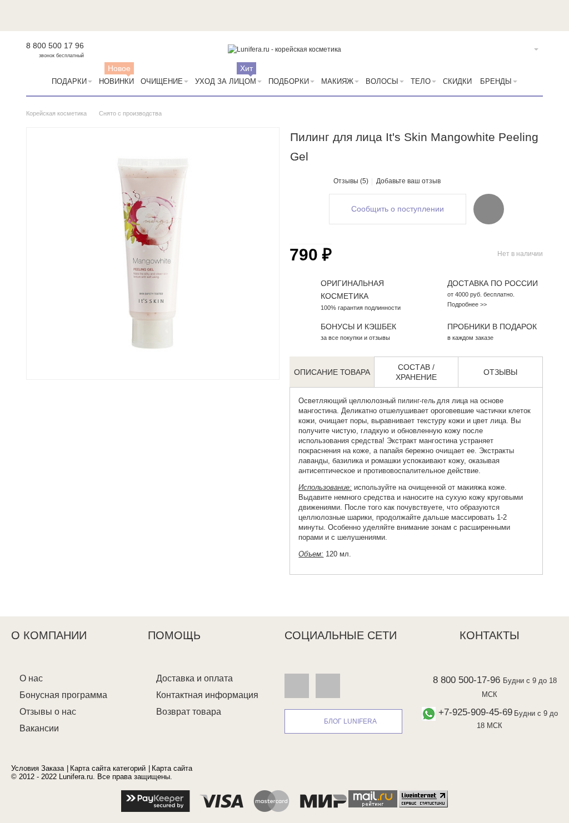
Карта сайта (172, 768)
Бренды (496, 81)
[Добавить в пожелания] (488, 209)
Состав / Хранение (416, 372)
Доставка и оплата (194, 678)
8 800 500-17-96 (466, 680)
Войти (519, 49)
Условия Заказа (37, 768)
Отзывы (500, 372)
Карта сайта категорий (108, 768)
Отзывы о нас (47, 711)
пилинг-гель (417, 401)
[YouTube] (328, 685)
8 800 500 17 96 (55, 45)
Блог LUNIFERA (350, 721)
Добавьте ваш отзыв (408, 181)
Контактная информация (207, 695)
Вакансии (39, 728)
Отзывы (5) (350, 181)
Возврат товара (188, 711)
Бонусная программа (63, 695)
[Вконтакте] (296, 685)
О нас (31, 678)
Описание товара (332, 372)
